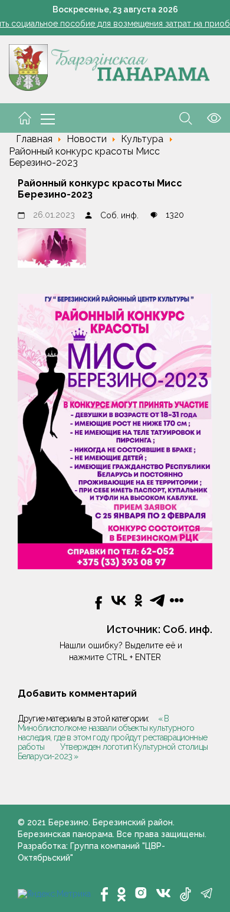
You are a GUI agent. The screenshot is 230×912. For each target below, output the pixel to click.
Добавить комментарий (77, 693)
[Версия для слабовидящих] (206, 117)
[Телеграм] (206, 893)
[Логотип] (109, 66)
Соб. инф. (119, 215)
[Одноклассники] (121, 894)
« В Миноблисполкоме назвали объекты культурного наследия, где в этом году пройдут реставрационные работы (112, 733)
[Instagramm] (141, 892)
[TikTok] (185, 894)
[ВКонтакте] (163, 892)
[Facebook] (104, 894)
